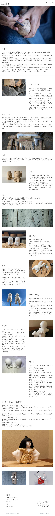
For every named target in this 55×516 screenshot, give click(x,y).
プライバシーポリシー (11, 499)
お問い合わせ (9, 506)
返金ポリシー (9, 504)
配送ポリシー (9, 502)
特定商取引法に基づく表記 (13, 497)
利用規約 (8, 495)
